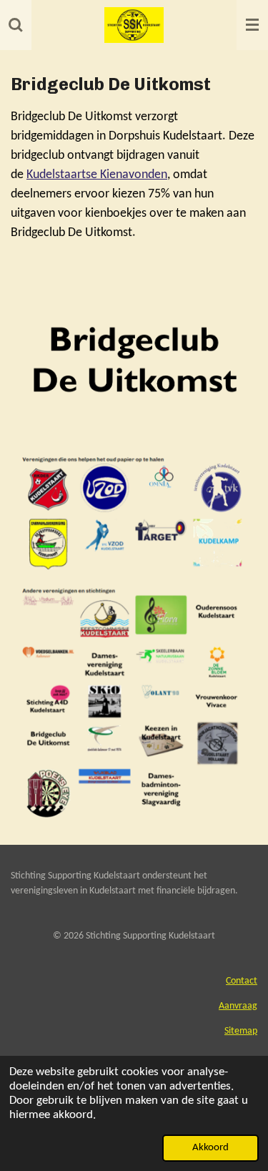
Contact (241, 981)
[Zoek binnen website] (15, 25)
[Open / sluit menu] (252, 25)
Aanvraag (238, 1006)
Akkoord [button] (210, 1147)
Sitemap (240, 1031)
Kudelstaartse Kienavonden (96, 175)
